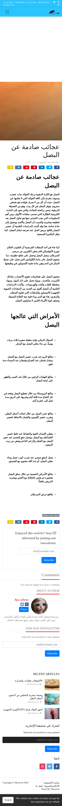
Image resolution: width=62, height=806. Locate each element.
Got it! (8, 800)
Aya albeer (21, 599)
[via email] (10, 167)
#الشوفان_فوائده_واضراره (28, 680)
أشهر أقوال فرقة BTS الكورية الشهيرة (22, 709)
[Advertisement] (31, 49)
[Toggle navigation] (7, 12)
